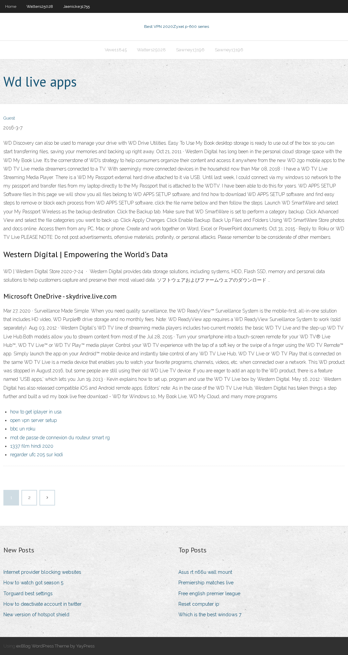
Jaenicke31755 (76, 6)
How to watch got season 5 (33, 582)
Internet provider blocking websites (42, 572)
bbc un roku (22, 428)
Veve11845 (116, 49)
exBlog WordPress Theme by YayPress (55, 646)
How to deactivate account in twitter (42, 604)
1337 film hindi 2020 (31, 446)
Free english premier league (209, 593)
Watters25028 (40, 6)
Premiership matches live (205, 582)
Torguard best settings (28, 593)
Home (10, 6)
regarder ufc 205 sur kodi (36, 454)
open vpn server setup (33, 420)
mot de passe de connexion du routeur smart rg (60, 437)
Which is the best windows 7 (209, 614)
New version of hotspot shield (36, 614)
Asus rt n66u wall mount (205, 572)
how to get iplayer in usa (36, 411)
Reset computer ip (198, 604)
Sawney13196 (190, 49)
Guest (9, 118)
